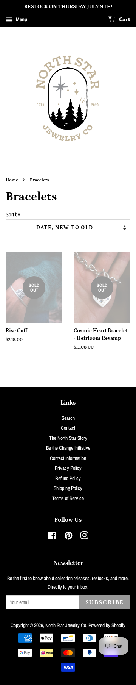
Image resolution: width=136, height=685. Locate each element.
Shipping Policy (68, 488)
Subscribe (104, 602)
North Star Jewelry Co (65, 625)
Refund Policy (68, 478)
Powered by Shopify (106, 625)
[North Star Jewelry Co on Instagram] (84, 536)
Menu (21, 19)
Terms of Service (68, 498)
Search (68, 417)
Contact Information (68, 458)
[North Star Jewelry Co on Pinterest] (68, 536)
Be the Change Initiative (68, 447)
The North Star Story (68, 438)
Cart (124, 20)
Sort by (13, 214)
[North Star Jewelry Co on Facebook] (52, 536)
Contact (68, 427)
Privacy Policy (68, 467)
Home (12, 180)
